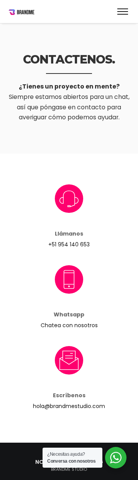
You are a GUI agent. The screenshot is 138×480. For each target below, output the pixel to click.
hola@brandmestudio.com (69, 406)
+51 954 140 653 (69, 244)
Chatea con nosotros (69, 325)
